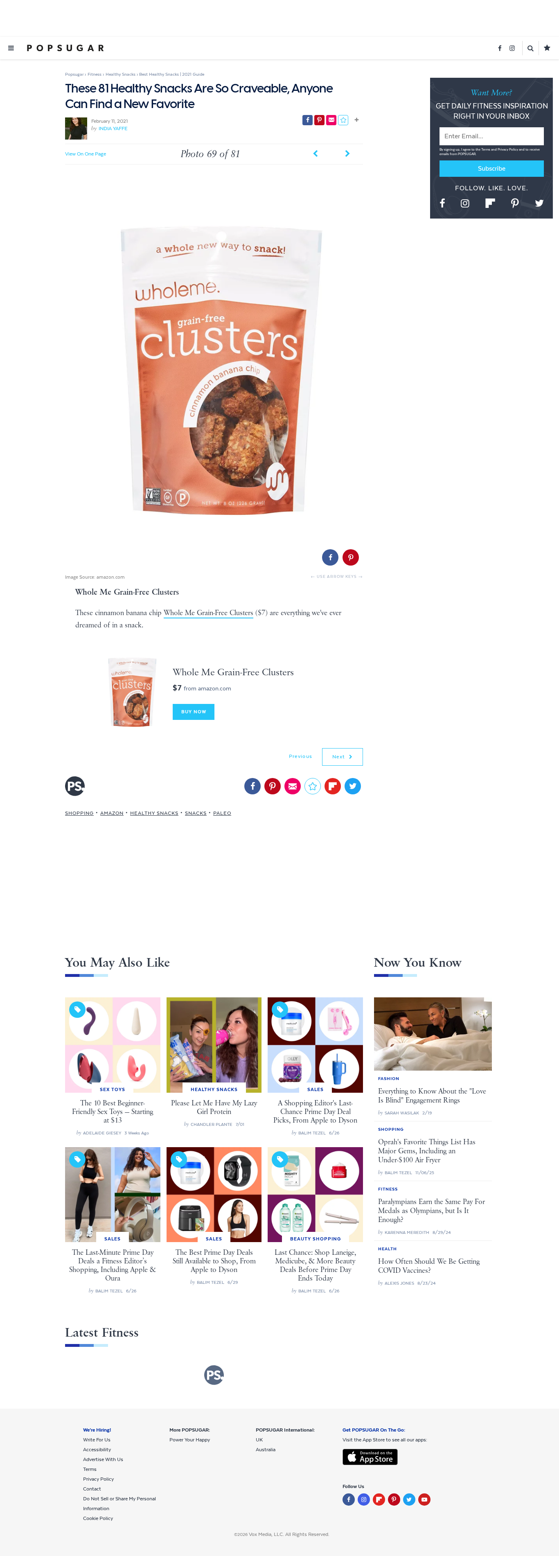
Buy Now (193, 712)
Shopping (79, 813)
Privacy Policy (508, 149)
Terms (486, 149)
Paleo (222, 813)
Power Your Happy (189, 1440)
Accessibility (97, 1449)
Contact (92, 1489)
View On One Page (85, 154)
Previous (300, 756)
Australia (265, 1449)
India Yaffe (113, 128)
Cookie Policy (98, 1518)
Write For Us (96, 1440)
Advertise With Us (103, 1459)
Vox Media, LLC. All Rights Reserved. (289, 1534)
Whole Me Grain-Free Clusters (208, 613)
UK (259, 1440)
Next (339, 757)
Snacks (196, 813)
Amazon (112, 813)
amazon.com (111, 577)
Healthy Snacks (154, 813)
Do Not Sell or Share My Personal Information (119, 1503)
